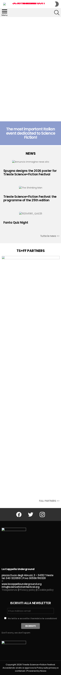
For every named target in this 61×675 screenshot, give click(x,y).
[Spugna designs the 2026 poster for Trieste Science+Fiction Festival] (30, 161)
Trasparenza (9, 590)
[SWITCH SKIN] (56, 4)
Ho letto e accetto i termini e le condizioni (32, 618)
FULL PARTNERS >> (49, 501)
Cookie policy (46, 590)
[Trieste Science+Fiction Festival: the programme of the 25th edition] (30, 187)
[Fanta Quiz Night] (30, 213)
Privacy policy (27, 590)
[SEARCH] (56, 13)
